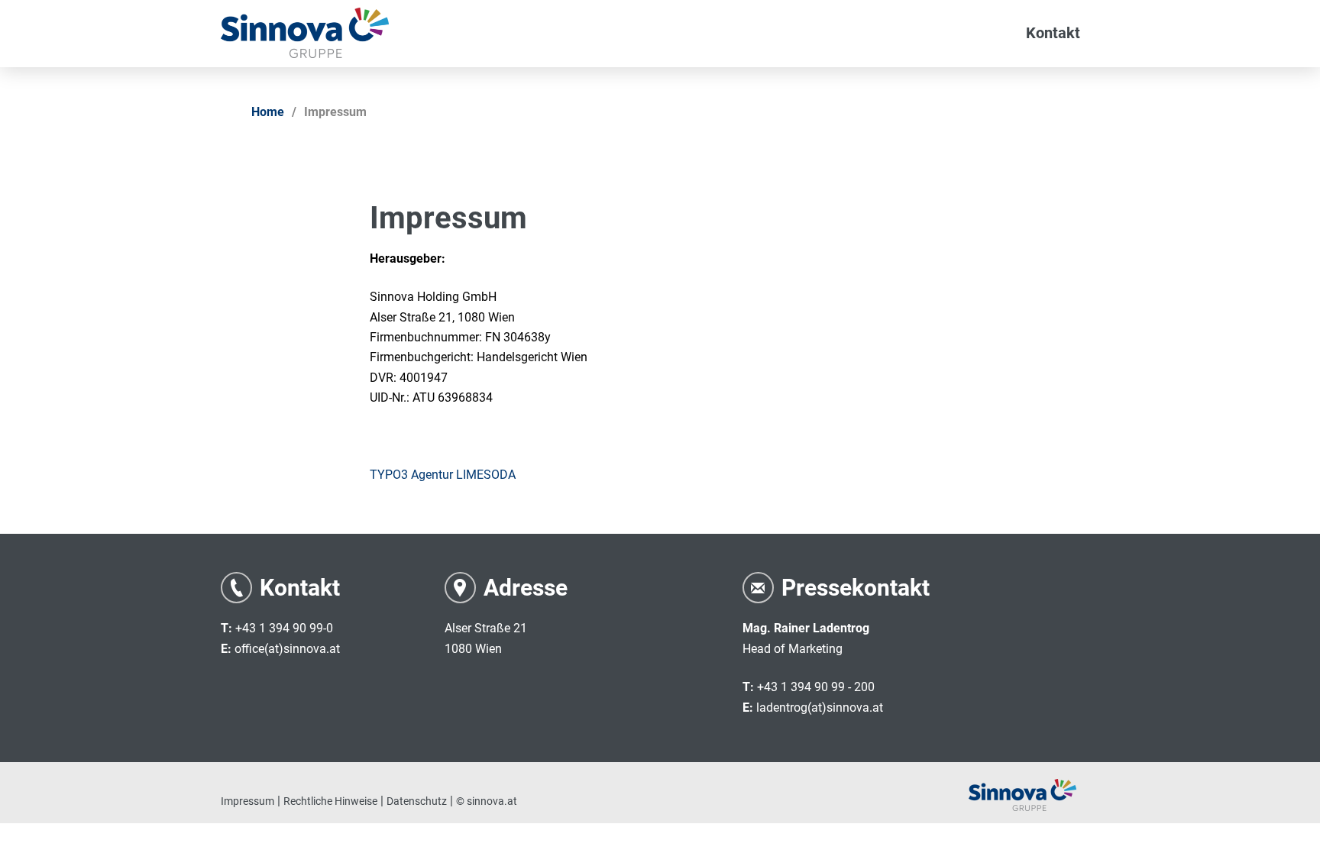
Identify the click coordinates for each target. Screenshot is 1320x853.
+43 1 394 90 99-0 (284, 628)
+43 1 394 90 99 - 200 (816, 687)
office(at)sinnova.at (287, 648)
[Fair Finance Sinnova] (305, 33)
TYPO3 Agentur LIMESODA (443, 474)
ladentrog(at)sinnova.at (819, 707)
